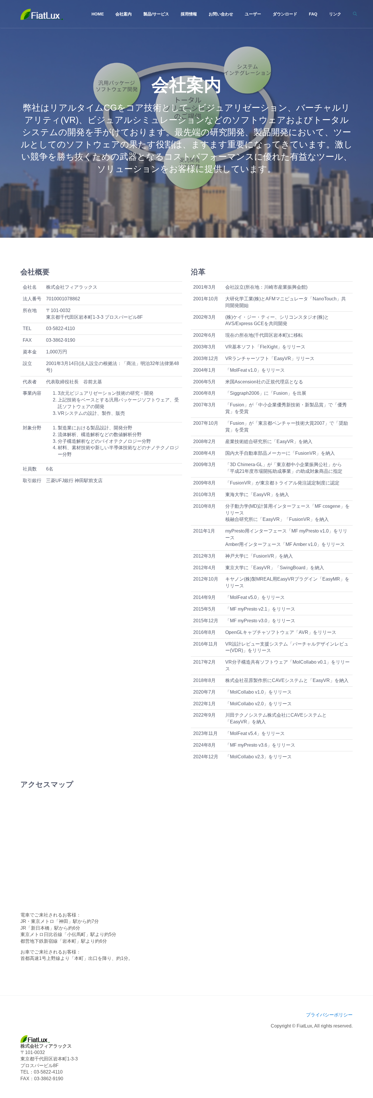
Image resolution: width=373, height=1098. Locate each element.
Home (98, 14)
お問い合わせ (221, 14)
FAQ (313, 14)
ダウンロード (285, 14)
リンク (335, 14)
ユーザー (253, 14)
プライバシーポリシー (329, 1014)
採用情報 (189, 14)
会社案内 (123, 14)
